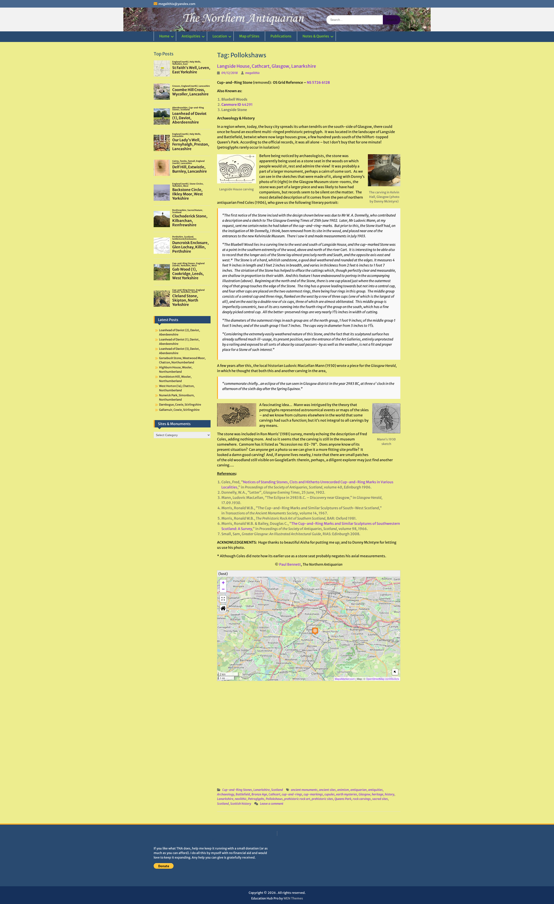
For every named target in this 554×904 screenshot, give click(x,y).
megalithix (252, 73)
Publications (281, 36)
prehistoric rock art (297, 799)
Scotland (277, 790)
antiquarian (358, 790)
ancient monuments (304, 790)
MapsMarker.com (345, 679)
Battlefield (243, 794)
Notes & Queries (316, 36)
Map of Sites (249, 36)
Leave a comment (271, 804)
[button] (315, 631)
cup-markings (313, 794)
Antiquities (191, 36)
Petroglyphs (256, 799)
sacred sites (380, 799)
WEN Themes (293, 898)
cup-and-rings (292, 794)
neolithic (240, 799)
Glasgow (364, 794)
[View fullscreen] (223, 599)
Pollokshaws (274, 799)
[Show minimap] (395, 672)
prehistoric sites (322, 799)
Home (164, 36)
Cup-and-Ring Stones (237, 790)
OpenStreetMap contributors (382, 679)
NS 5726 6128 (318, 82)
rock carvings (362, 799)
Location (220, 36)
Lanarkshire (261, 790)
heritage (377, 794)
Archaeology (225, 794)
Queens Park (343, 799)
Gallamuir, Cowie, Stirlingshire (179, 410)
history (389, 794)
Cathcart (274, 794)
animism (343, 790)
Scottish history (240, 804)
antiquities (375, 790)
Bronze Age (259, 794)
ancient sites (327, 790)
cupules (329, 794)
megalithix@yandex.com (176, 4)
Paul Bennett (290, 564)
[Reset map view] (223, 608)
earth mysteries (346, 794)
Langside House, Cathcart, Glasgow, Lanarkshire (266, 66)
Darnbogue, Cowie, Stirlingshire (180, 404)
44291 (237, 104)
